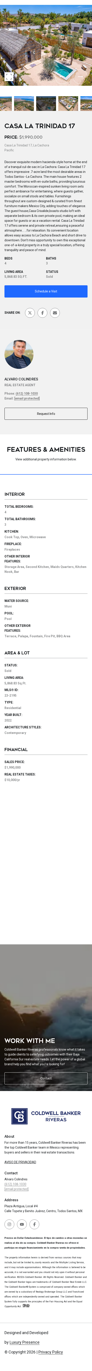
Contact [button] (46, 1078)
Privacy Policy (50, 1352)
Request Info (46, 414)
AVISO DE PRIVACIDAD (20, 1162)
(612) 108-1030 (27, 393)
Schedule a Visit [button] (46, 291)
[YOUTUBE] (22, 1224)
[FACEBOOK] (34, 1224)
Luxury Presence (25, 1342)
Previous (1, 3)
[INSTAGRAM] (9, 1224)
